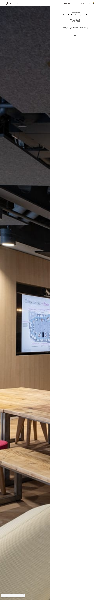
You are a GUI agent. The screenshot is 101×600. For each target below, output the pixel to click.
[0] (93, 3)
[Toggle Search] (89, 3)
